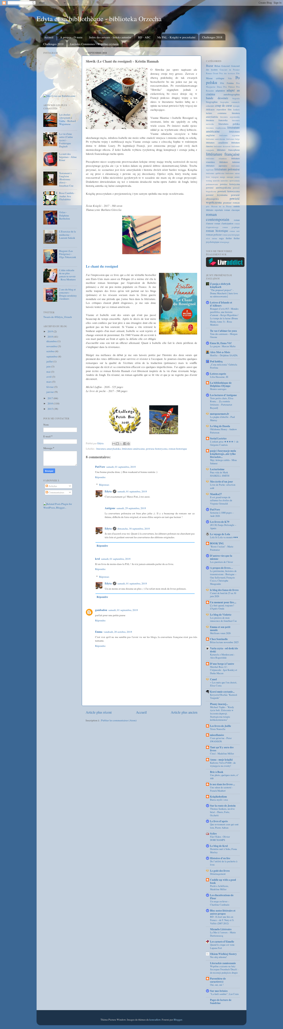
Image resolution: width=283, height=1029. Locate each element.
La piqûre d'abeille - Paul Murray (222, 418)
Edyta (108, 491)
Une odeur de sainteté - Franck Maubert (221, 789)
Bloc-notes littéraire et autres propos (222, 912)
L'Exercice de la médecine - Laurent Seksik (67, 234)
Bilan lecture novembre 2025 (224, 642)
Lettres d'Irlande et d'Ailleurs (221, 304)
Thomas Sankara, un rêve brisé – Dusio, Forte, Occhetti (222, 812)
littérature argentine (229, 135)
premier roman (231, 202)
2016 (51, 403)
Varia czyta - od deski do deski (224, 649)
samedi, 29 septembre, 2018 (131, 508)
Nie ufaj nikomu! (218, 957)
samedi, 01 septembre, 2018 (121, 466)
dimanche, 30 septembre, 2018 (133, 528)
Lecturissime (217, 469)
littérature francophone (228, 149)
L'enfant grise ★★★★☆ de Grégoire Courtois (224, 443)
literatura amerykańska (108, 448)
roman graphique (231, 227)
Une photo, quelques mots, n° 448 (224, 776)
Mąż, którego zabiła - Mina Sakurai (223, 461)
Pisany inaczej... (219, 704)
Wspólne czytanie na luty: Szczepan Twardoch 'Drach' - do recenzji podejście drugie (224, 969)
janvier (50, 392)
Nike (230, 78)
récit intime (211, 238)
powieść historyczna (229, 191)
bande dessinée (217, 98)
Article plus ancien (184, 712)
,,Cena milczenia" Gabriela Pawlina (223, 366)
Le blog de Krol (219, 846)
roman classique (232, 209)
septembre (52, 356)
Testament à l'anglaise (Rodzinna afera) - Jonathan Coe (66, 179)
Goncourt (225, 65)
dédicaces (210, 109)
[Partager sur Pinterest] (128, 444)
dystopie (236, 106)
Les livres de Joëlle (220, 726)
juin (48, 366)
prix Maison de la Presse (219, 206)
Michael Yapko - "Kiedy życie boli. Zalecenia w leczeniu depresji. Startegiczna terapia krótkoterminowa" (222, 713)
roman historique (178, 448)
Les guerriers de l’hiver (221, 562)
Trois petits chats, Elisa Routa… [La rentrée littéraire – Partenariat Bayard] (221, 403)
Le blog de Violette (220, 615)
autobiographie (232, 94)
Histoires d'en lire (220, 858)
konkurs (236, 109)
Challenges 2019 (53, 44)
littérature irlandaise (216, 158)
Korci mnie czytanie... (222, 692)
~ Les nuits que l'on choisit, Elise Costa (223, 684)
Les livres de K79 (219, 522)
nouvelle (216, 180)
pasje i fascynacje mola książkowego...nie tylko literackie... (223, 454)
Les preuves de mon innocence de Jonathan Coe (223, 619)
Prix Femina (227, 83)
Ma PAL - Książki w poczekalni (176, 37)
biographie (212, 102)
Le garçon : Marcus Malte (223, 346)
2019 (51, 331)
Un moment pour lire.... (223, 602)
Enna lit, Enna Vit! (221, 343)
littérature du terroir (222, 146)
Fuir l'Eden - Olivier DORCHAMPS (220, 838)
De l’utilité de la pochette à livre (223, 863)
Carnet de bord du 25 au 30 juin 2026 (223, 594)
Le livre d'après (219, 821)
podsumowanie (212, 184)
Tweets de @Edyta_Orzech (57, 317)
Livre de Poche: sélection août (222, 486)
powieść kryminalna (216, 194)
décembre (51, 341)
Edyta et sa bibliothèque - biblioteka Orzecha (99, 18)
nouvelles (224, 180)
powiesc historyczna (156, 448)
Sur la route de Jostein (223, 806)
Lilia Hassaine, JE (219, 377)
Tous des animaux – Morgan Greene (223, 335)
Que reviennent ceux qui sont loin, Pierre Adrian (224, 826)
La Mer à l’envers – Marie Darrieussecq (223, 934)
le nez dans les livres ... (222, 784)
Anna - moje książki (221, 760)
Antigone (110, 508)
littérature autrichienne (215, 139)
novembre (52, 346)
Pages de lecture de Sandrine (220, 1001)
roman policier (214, 234)
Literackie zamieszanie (223, 963)
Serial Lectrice (218, 438)
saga (221, 238)
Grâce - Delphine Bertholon (64, 215)
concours (210, 105)
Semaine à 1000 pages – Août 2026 (222, 514)
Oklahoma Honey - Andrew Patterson (223, 430)
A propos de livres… (221, 568)
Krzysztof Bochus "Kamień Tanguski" (223, 696)
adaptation (220, 90)
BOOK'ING (217, 543)
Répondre (100, 477)
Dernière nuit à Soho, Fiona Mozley (223, 850)
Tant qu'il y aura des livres (222, 748)
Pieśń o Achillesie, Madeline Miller (219, 887)
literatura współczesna (216, 128)
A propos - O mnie (71, 37)
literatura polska (229, 124)
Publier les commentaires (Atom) (119, 720)
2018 (51, 336)
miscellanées (217, 735)
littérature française (223, 154)
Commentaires (56, 492)
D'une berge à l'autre (222, 664)
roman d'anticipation (223, 223)
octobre (50, 351)
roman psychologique (231, 234)
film (229, 109)
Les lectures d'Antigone (223, 395)
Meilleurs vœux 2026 (220, 633)
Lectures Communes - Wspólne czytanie (94, 44)
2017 (51, 398)
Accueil (48, 37)
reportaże (219, 209)
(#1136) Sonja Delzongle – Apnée (223, 526)
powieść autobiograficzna (218, 187)
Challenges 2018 (212, 37)
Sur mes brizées (219, 991)
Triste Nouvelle (217, 729)
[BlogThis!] (117, 444)
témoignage (224, 242)
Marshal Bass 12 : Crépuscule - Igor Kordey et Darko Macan (223, 670)
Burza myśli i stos (219, 799)
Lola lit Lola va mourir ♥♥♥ (224, 537)
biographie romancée (230, 102)
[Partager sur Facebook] (125, 444)
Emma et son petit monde (220, 628)
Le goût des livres (220, 871)
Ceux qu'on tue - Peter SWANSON (221, 739)
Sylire (213, 833)
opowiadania (234, 180)
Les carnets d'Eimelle (222, 942)
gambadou (101, 610)
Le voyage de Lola (220, 534)
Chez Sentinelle (219, 639)
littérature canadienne (217, 142)
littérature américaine (133, 448)
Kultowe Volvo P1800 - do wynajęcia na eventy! (223, 764)
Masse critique (215, 78)
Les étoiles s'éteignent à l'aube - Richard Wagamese (67, 119)
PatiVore (100, 467)
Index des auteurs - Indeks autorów (110, 37)
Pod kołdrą (216, 361)
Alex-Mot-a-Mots (220, 352)
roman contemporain (217, 216)
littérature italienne (229, 161)
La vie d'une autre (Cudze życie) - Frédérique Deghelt (66, 140)
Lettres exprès (218, 374)
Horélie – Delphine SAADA (224, 355)
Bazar (209, 66)
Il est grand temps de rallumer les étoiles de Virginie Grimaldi (221, 500)
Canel (213, 679)
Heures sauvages (218, 389)
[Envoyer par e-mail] (114, 444)
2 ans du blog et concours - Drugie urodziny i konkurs (68, 294)
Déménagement (218, 874)
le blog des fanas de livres (224, 590)
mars (49, 381)
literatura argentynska (230, 117)
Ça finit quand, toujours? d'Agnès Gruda (222, 607)
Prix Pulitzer (229, 86)
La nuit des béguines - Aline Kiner (68, 157)
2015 (51, 409)
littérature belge (233, 139)
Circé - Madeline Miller (222, 753)
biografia (236, 98)
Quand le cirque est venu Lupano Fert (222, 946)
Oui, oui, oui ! (217, 984)
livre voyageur (212, 177)
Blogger (178, 1019)
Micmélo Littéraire (221, 929)
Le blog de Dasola (220, 426)
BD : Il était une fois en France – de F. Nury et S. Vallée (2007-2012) (222, 920)
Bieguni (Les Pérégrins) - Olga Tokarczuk (67, 254)
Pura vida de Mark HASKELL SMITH (219, 474)
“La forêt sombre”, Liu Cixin (224, 994)
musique (230, 177)
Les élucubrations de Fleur (222, 896)
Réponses (104, 484)
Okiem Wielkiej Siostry (223, 954)
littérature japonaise (216, 165)
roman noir (235, 231)
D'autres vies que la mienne (221, 557)
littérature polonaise (227, 169)
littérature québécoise (215, 173)
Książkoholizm (218, 797)
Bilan (217, 66)
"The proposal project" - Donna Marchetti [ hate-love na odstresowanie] (224, 293)
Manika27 (216, 494)
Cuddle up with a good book (223, 881)
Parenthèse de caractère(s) (218, 980)
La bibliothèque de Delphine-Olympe (221, 384)
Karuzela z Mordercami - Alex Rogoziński (222, 656)
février (50, 387)
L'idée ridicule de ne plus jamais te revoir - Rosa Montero (67, 274)
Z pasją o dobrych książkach (220, 285)
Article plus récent (99, 712)
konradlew (155, 1019)
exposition (221, 109)
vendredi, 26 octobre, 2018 (118, 631)
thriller (229, 238)
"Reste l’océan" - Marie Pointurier (221, 548)
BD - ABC (144, 37)
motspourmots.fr (219, 414)
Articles (52, 486)
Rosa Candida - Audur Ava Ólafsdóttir (67, 196)
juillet (49, 361)
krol (97, 559)
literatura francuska (216, 120)
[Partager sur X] (121, 444)
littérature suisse (232, 173)
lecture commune (216, 113)
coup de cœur (223, 105)
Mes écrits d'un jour (221, 481)
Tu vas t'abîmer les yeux (223, 331)
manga (222, 177)
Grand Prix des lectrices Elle (226, 73)
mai (48, 371)
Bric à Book (216, 772)
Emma (98, 632)
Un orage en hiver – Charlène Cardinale (219, 903)
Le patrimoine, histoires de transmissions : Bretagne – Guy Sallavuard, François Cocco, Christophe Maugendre (223, 577)
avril (49, 376)
